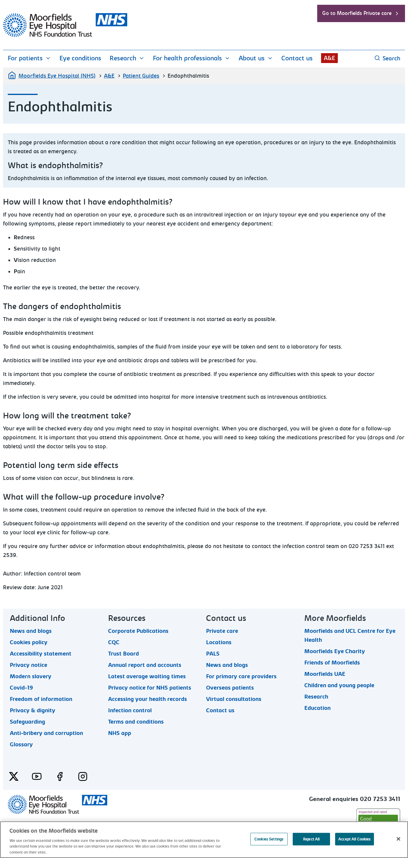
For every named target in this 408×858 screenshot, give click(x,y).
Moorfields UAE (324, 674)
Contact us (297, 58)
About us (252, 58)
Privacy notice (28, 665)
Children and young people (339, 685)
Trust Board (123, 653)
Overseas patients (230, 687)
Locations (218, 642)
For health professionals (187, 58)
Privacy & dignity (32, 710)
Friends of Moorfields (332, 662)
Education (317, 708)
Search (391, 58)
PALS (213, 653)
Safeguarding (27, 722)
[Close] (398, 838)
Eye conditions (80, 58)
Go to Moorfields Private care (357, 13)
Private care (222, 631)
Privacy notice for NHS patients (149, 687)
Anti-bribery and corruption (46, 733)
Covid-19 (21, 687)
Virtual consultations (233, 699)
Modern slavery (30, 676)
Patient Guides (141, 76)
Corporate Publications (138, 631)
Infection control (130, 710)
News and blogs (31, 631)
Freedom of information (41, 699)
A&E (329, 58)
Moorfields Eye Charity (334, 651)
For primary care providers (241, 676)
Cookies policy (28, 642)
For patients (25, 58)
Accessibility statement (40, 653)
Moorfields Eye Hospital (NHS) (57, 76)
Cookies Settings (268, 839)
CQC (113, 642)
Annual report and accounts (144, 665)
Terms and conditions (136, 722)
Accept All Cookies (354, 839)
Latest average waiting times (147, 676)
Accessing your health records (147, 699)
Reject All (311, 839)
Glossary (21, 744)
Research (123, 58)
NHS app (119, 733)
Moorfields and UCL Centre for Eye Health (349, 631)
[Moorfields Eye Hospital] (65, 35)
